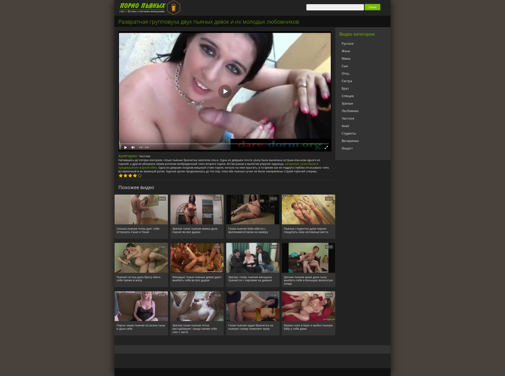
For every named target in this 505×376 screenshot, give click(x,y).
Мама (346, 58)
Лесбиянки (350, 111)
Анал (345, 126)
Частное (144, 156)
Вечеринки (350, 141)
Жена (346, 51)
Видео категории (357, 34)
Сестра (347, 81)
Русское (348, 43)
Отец (345, 73)
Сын (345, 66)
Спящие (348, 96)
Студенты (349, 133)
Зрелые (347, 103)
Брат (345, 88)
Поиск (372, 7)
